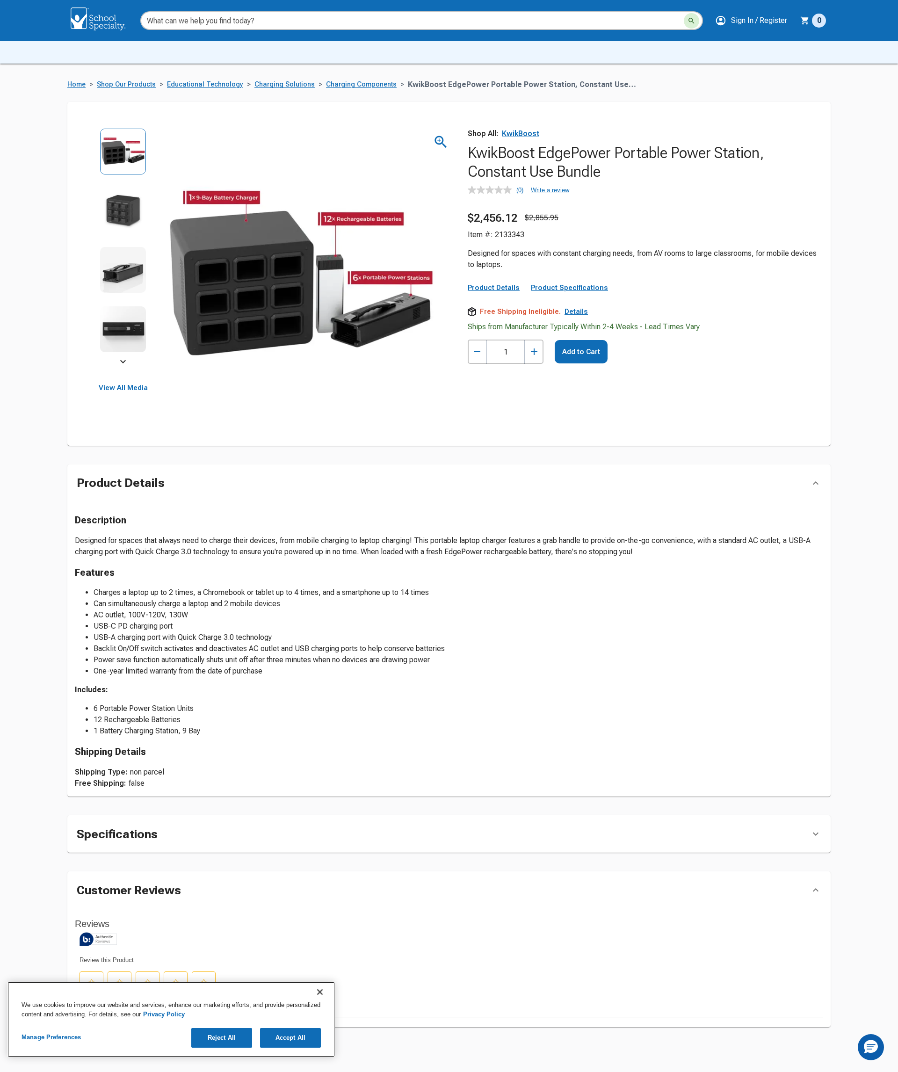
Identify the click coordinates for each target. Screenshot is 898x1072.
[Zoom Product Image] (440, 142)
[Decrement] (477, 352)
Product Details (494, 287)
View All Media (123, 388)
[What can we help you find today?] (691, 21)
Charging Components (361, 84)
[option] (123, 158)
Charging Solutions (284, 84)
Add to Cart (581, 352)
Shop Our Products (126, 84)
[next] (123, 363)
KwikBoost (520, 133)
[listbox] (123, 246)
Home (76, 84)
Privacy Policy (164, 1014)
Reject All (222, 1037)
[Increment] (533, 352)
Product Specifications (569, 287)
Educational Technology (205, 84)
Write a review (550, 190)
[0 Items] (805, 20)
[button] (751, 20)
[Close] (320, 992)
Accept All (290, 1037)
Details (576, 311)
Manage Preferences (51, 1037)
